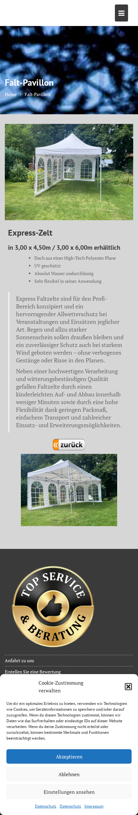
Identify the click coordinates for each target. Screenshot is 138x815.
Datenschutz (45, 806)
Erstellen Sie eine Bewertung (33, 672)
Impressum (93, 806)
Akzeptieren (69, 756)
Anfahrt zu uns (19, 660)
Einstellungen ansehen (69, 792)
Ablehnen (69, 774)
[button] (128, 686)
